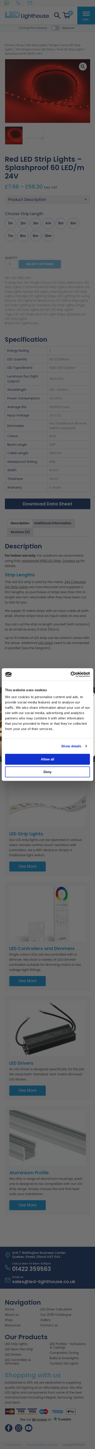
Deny (47, 772)
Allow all (47, 759)
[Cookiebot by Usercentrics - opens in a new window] (70, 674)
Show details (71, 746)
